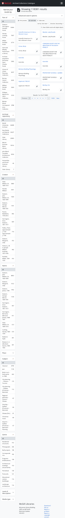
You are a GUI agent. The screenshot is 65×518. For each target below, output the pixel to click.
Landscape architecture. (8, 485)
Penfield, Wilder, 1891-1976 (8, 258)
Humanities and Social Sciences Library (8, 163)
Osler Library (8, 138)
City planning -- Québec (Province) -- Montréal (8, 389)
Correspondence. (8, 454)
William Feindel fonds (8, 87)
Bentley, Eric (46, 85)
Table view (41, 20)
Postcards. (8, 474)
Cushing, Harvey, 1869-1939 (8, 331)
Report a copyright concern (47, 515)
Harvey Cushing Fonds (8, 35)
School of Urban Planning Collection (8, 72)
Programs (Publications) (8, 459)
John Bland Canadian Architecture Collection (8, 154)
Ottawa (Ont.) (8, 414)
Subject (5, 359)
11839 (53, 98)
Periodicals (8, 471)
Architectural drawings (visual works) (8, 465)
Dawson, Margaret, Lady (8, 240)
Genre (4, 435)
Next (58, 98)
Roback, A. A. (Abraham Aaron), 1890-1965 (8, 345)
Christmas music (8, 417)
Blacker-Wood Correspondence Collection (8, 105)
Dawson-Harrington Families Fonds (8, 27)
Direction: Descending (56, 23)
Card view (33, 20)
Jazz (8, 369)
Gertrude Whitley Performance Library (8, 50)
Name (4, 266)
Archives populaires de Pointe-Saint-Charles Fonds (8, 61)
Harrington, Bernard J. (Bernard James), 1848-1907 (8, 315)
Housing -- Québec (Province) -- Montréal (8, 407)
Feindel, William (8, 190)
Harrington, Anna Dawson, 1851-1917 (8, 221)
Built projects (8, 450)
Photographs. (8, 447)
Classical (8, 366)
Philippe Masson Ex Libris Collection (8, 95)
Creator (5, 175)
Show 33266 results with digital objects (52, 27)
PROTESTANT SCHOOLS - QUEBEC (52, 73)
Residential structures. (8, 442)
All (3, 21)
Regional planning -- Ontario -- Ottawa (8, 398)
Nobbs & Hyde (8, 338)
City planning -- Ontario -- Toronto (8, 381)
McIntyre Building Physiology (27, 69)
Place (4, 353)
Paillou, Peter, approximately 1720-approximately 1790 (8, 231)
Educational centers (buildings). (8, 479)
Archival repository (6, 115)
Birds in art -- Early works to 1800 (8, 374)
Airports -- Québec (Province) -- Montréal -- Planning (8, 425)
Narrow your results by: (8, 11)
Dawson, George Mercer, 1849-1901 (8, 205)
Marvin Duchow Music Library (8, 145)
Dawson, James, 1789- (8, 290)
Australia (21, 58)
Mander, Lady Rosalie (49, 32)
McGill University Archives (8, 125)
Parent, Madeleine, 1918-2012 (8, 214)
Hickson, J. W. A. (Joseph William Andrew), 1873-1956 (8, 249)
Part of (4, 17)
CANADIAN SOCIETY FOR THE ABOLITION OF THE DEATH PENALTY (51, 45)
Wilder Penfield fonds (8, 42)
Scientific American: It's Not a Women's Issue (27, 33)
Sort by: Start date (42, 23)
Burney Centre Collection (8, 80)
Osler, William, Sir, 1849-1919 (8, 183)
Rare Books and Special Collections (8, 132)
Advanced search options (28, 16)
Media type (6, 499)
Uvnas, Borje (22, 46)
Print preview (23, 20)
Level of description (6, 492)
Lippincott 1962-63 (24, 81)
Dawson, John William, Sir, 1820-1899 (8, 197)
